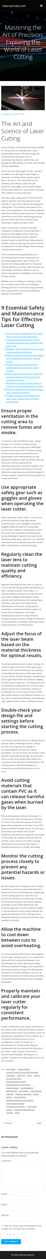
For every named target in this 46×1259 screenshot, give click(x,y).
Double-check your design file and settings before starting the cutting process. (22, 367)
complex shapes (24, 1069)
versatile (9, 1113)
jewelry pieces (11, 1091)
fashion (37, 1076)
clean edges (10, 1069)
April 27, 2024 (19, 114)
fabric (29, 1076)
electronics (21, 1076)
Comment (6, 1160)
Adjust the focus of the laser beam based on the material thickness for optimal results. (25, 358)
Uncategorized (6, 114)
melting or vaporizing (23, 1094)
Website (5, 1215)
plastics (9, 1097)
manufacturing (35, 1091)
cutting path (10, 1076)
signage (9, 1110)
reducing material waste (15, 1104)
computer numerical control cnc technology (22, 1073)
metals (35, 1094)
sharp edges (32, 1107)
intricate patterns (27, 1088)
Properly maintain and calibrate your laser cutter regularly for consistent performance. (23, 398)
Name (4, 1194)
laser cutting (23, 1091)
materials (9, 1094)
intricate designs (12, 1088)
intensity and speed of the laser (18, 1085)
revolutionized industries (15, 1107)
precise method (20, 1097)
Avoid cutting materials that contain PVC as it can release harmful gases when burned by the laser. (24, 377)
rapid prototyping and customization (19, 1100)
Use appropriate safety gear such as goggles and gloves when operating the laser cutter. (24, 343)
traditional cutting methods (24, 1110)
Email (4, 1204)
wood (17, 1113)
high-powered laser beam (16, 1082)
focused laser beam (13, 1079)
